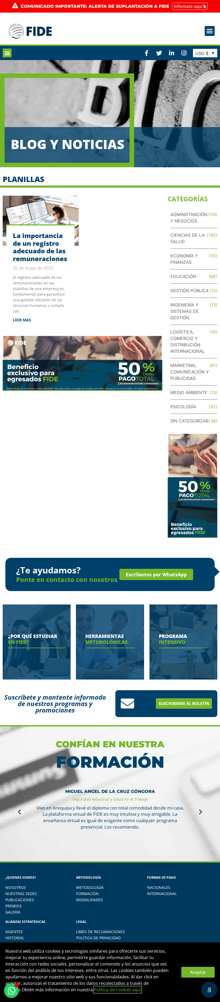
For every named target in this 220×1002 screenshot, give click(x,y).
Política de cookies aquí (117, 990)
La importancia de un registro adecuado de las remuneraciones (40, 247)
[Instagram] (183, 53)
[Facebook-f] (146, 53)
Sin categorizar (189, 421)
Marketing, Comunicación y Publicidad (189, 372)
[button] (210, 31)
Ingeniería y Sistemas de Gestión (184, 311)
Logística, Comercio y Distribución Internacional (187, 341)
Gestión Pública (189, 290)
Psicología (183, 406)
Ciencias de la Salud (187, 238)
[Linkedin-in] (171, 53)
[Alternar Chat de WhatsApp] (11, 990)
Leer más (22, 319)
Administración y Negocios (188, 218)
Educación (183, 276)
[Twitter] (158, 53)
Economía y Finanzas (184, 259)
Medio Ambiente (188, 392)
